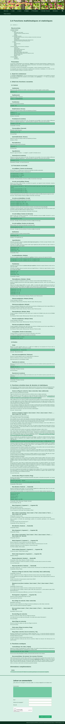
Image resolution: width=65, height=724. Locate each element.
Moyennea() (20, 53)
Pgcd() (15, 44)
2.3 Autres (14, 41)
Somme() (15, 35)
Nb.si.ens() (20, 54)
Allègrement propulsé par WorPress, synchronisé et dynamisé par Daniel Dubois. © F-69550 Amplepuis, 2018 (45, 722)
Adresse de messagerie (18, 702)
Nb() (15, 54)
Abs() (15, 32)
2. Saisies (19, 10)
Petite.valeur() (22, 49)
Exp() (17, 32)
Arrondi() (15, 37)
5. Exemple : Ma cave (45, 10)
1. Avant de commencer (14, 29)
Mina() (17, 51)
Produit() (15, 33)
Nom (14, 699)
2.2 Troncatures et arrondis (16, 36)
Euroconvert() (16, 58)
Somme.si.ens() (16, 48)
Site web (15, 704)
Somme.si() (16, 47)
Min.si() (20, 51)
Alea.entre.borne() (17, 43)
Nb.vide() (15, 55)
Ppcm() (15, 45)
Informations (55, 10)
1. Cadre (13, 10)
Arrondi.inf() (34, 37)
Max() (15, 50)
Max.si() (20, 50)
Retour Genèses (7, 13)
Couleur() (15, 57)
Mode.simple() (25, 52)
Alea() (15, 42)
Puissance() (19, 33)
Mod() (22, 32)
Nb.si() (17, 54)
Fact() (20, 32)
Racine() (27, 33)
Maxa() (17, 50)
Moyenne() (16, 53)
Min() (15, 51)
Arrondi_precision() (21, 37)
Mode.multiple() (19, 52)
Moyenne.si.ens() (31, 53)
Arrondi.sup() (38, 37)
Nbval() (19, 55)
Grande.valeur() (17, 49)
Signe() (15, 34)
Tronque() (17, 38)
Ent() (15, 38)
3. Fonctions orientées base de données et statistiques (19, 46)
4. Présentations (34, 10)
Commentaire (16, 686)
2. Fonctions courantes (14, 30)
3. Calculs (26, 10)
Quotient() (23, 33)
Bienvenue (6, 10)
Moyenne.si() (25, 53)
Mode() (15, 52)
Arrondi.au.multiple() (28, 37)
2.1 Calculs (14, 31)
